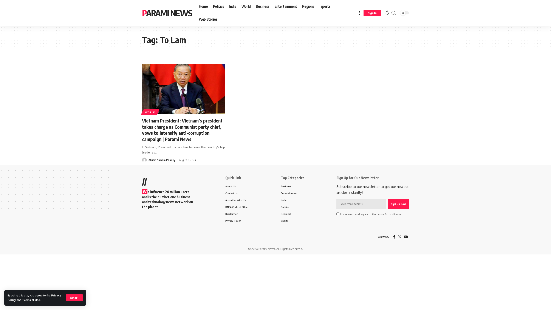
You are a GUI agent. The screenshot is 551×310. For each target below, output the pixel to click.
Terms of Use (31, 300)
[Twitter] (399, 237)
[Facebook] (394, 237)
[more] (359, 13)
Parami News (167, 13)
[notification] (387, 13)
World (150, 112)
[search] (394, 13)
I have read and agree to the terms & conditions (370, 214)
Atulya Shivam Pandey (162, 160)
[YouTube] (406, 237)
